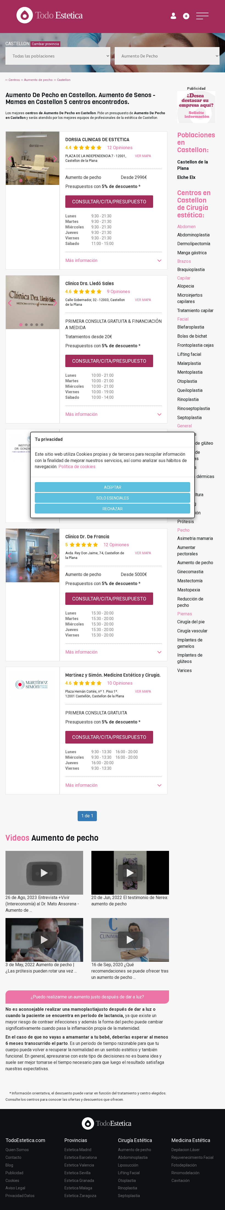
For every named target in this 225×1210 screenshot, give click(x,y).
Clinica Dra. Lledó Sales (89, 283)
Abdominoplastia (193, 234)
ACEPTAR (112, 487)
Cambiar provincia (45, 44)
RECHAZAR (113, 509)
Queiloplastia (190, 390)
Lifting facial (189, 354)
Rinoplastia (188, 399)
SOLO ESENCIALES (112, 498)
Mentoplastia (190, 372)
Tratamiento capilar (195, 310)
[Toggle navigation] (202, 16)
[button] (113, 261)
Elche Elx (186, 177)
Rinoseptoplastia (193, 408)
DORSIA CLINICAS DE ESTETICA (97, 139)
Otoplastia (187, 381)
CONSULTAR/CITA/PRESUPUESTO (109, 201)
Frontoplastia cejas (195, 345)
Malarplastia (189, 363)
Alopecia (185, 286)
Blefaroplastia (190, 327)
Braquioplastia (191, 269)
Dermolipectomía (193, 243)
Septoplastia (189, 417)
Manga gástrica (192, 252)
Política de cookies (76, 466)
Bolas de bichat (192, 336)
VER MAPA (143, 156)
